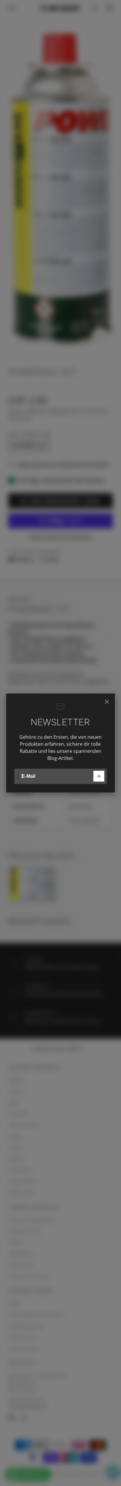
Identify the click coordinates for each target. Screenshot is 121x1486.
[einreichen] (98, 776)
